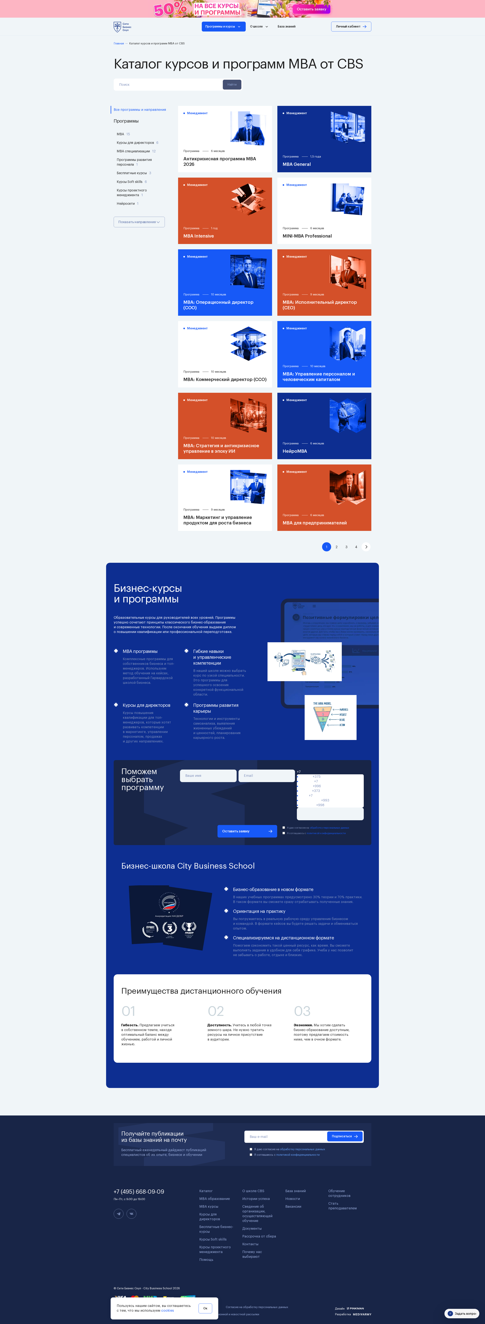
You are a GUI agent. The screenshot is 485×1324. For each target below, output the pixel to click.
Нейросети (127, 203)
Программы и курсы (220, 26)
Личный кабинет (348, 26)
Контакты (250, 1244)
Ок (205, 1308)
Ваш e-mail (259, 1136)
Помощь (206, 1259)
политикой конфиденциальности (326, 833)
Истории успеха (256, 1198)
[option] (330, 776)
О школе (256, 26)
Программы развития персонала (134, 162)
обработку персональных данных (329, 828)
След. (366, 546)
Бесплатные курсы (134, 173)
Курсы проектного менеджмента (132, 193)
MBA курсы (208, 1206)
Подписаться (342, 1136)
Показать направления (137, 222)
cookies (167, 1310)
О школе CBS (253, 1191)
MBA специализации (136, 151)
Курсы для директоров (137, 142)
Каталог (206, 1191)
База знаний (286, 26)
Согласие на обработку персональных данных (257, 1307)
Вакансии (293, 1206)
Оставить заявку (236, 831)
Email (248, 775)
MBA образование (214, 1198)
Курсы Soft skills (132, 181)
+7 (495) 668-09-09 (139, 1192)
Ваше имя (193, 775)
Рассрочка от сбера (259, 1236)
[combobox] (330, 772)
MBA (123, 134)
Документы (252, 1228)
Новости (292, 1198)
